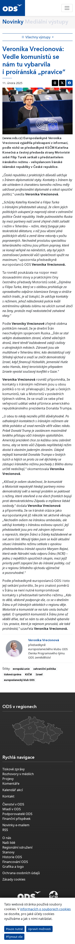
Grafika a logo (13, 866)
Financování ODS (15, 862)
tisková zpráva (12, 674)
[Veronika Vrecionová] (14, 648)
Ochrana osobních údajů (21, 873)
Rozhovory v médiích (18, 774)
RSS (5, 830)
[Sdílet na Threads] (55, 83)
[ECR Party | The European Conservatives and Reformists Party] (53, 895)
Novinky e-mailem (15, 825)
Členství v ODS (13, 804)
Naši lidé (8, 842)
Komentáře (10, 783)
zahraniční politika (44, 669)
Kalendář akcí (12, 790)
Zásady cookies (13, 879)
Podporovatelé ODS (17, 814)
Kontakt (8, 796)
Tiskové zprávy (13, 769)
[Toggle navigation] (67, 8)
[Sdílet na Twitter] (62, 83)
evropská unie (21, 669)
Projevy (8, 779)
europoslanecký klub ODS (19, 680)
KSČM (28, 674)
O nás (6, 838)
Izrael (39, 674)
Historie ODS (12, 857)
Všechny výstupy (38, 37)
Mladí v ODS (11, 809)
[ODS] (29, 894)
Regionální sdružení (17, 847)
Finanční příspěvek (16, 818)
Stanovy (8, 852)
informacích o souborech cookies (45, 909)
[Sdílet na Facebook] (69, 83)
